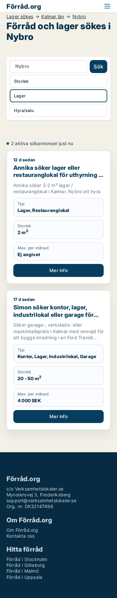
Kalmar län (52, 16)
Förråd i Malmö (22, 571)
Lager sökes (19, 16)
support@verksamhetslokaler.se (41, 500)
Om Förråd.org (22, 530)
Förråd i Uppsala (24, 577)
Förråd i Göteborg (25, 565)
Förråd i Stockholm (26, 559)
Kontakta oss (20, 536)
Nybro (79, 16)
